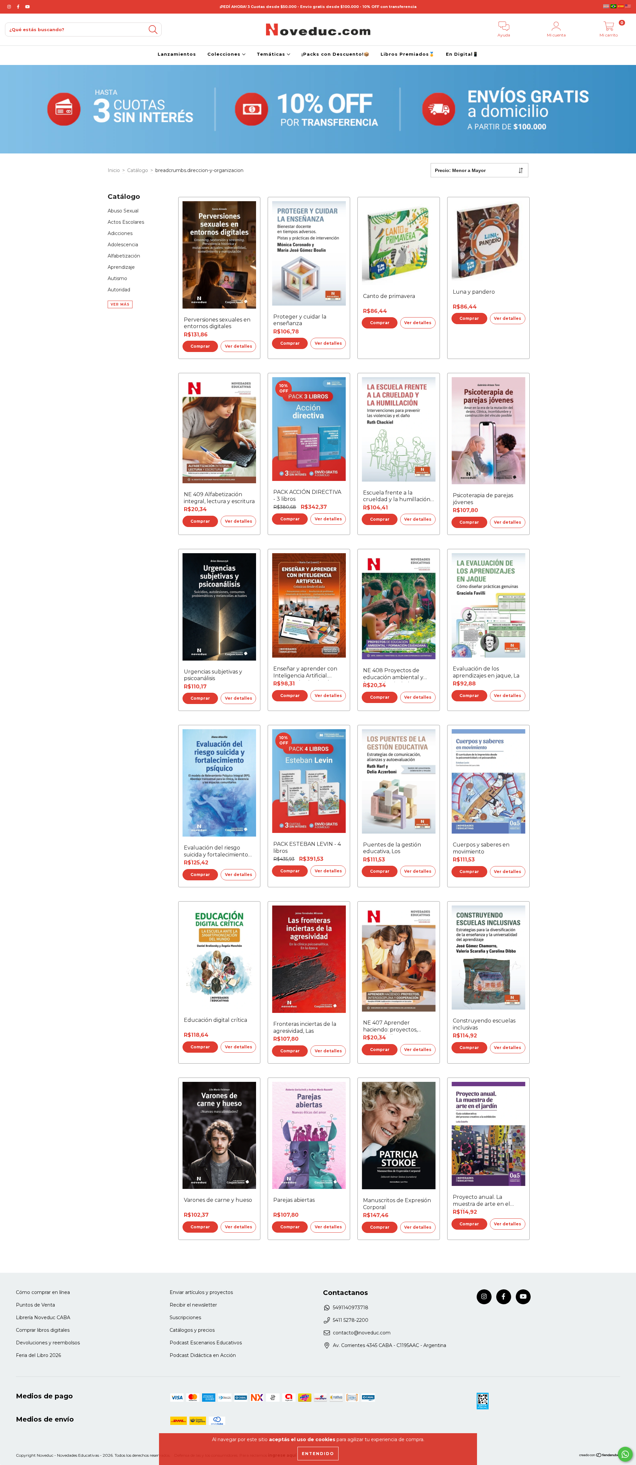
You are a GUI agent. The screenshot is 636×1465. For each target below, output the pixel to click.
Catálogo (137, 170)
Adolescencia (123, 245)
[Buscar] (153, 29)
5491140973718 (350, 1308)
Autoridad (119, 290)
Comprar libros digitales (43, 1330)
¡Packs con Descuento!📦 (335, 54)
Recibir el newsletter (193, 1305)
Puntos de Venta (35, 1305)
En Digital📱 (462, 54)
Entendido (318, 1453)
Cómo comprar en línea (43, 1292)
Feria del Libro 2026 (38, 1355)
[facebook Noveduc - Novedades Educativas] (19, 7)
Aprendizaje (121, 267)
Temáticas (272, 54)
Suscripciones (185, 1317)
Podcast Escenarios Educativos (206, 1343)
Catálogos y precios (192, 1330)
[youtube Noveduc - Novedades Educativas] (27, 7)
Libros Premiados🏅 (408, 54)
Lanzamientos (177, 54)
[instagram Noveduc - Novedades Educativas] (10, 7)
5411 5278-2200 (350, 1320)
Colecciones (224, 54)
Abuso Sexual (123, 211)
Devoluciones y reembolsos (48, 1343)
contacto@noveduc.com (362, 1333)
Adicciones (120, 233)
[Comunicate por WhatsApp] (625, 1454)
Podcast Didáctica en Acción (203, 1355)
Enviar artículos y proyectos (201, 1292)
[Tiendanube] (599, 1455)
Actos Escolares (126, 222)
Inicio (114, 170)
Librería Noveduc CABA (43, 1317)
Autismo (117, 278)
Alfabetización (124, 256)
